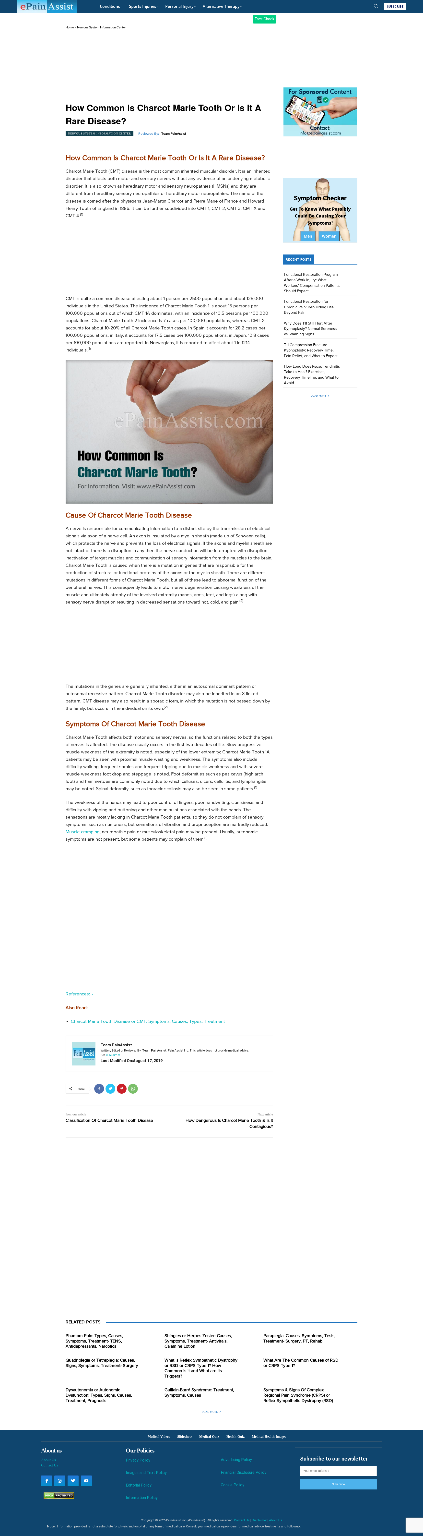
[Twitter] (110, 1089)
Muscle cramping (83, 832)
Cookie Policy (232, 1485)
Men (308, 236)
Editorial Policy (139, 1485)
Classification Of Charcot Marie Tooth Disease (109, 1120)
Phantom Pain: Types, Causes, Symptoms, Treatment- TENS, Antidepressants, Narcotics (94, 1341)
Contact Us (49, 1465)
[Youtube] (86, 1481)
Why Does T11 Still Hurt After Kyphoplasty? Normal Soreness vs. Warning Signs (310, 329)
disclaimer (113, 1055)
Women (329, 236)
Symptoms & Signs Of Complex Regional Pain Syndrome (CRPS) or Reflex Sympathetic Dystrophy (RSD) (298, 1395)
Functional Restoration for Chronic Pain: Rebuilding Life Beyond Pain (309, 307)
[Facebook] (99, 1089)
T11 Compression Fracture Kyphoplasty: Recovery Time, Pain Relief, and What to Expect (311, 350)
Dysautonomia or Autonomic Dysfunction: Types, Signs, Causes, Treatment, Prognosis (99, 1395)
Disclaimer (259, 1520)
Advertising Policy (236, 1459)
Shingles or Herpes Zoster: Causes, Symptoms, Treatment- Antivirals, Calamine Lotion (198, 1341)
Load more (318, 395)
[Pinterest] (122, 1089)
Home (70, 27)
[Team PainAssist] (83, 1053)
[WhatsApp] (133, 1089)
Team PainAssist (173, 133)
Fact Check (264, 19)
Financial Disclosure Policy (243, 1472)
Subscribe (338, 1484)
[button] (376, 6)
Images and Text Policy (146, 1472)
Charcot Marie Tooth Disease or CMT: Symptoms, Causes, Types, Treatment (148, 1021)
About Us (48, 1460)
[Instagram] (59, 1481)
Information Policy (142, 1497)
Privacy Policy (138, 1460)
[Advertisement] (169, 66)
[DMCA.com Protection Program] (57, 1497)
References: (78, 994)
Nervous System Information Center (101, 27)
